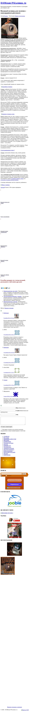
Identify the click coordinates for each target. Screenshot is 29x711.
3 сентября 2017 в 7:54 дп (9, 385)
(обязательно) (20, 408)
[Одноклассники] (5, 288)
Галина (6, 16)
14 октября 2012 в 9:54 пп (9, 352)
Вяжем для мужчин (20, 16)
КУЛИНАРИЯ (7, 441)
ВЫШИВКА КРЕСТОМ (10, 439)
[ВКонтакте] (1, 288)
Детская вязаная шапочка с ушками (12, 296)
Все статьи (6, 437)
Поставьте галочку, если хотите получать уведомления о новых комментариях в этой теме (13, 430)
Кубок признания (8, 451)
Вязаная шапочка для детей (10, 291)
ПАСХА (6, 444)
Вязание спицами (9, 308)
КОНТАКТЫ (7, 455)
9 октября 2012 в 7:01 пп (9, 318)
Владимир (6, 313)
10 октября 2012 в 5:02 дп (9, 334)
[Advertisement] (14, 639)
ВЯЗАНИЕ (6, 440)
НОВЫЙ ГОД (7, 445)
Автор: (2, 187)
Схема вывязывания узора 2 (7, 150)
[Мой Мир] (6, 288)
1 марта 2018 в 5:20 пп (8, 396)
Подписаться (14, 484)
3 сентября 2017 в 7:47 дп (9, 372)
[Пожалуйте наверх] (25, 710)
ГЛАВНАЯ (6, 436)
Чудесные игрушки (8, 443)
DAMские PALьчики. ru (13, 3)
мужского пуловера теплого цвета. (10, 180)
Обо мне (6, 453)
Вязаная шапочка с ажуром (10, 301)
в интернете (9, 475)
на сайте (3, 475)
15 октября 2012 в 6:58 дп (9, 362)
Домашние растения (9, 448)
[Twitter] (3, 288)
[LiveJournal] (8, 288)
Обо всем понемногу (9, 449)
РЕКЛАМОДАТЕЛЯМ (9, 452)
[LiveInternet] (9, 288)
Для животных (7, 447)
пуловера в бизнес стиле (17, 178)
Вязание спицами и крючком (14, 707)
